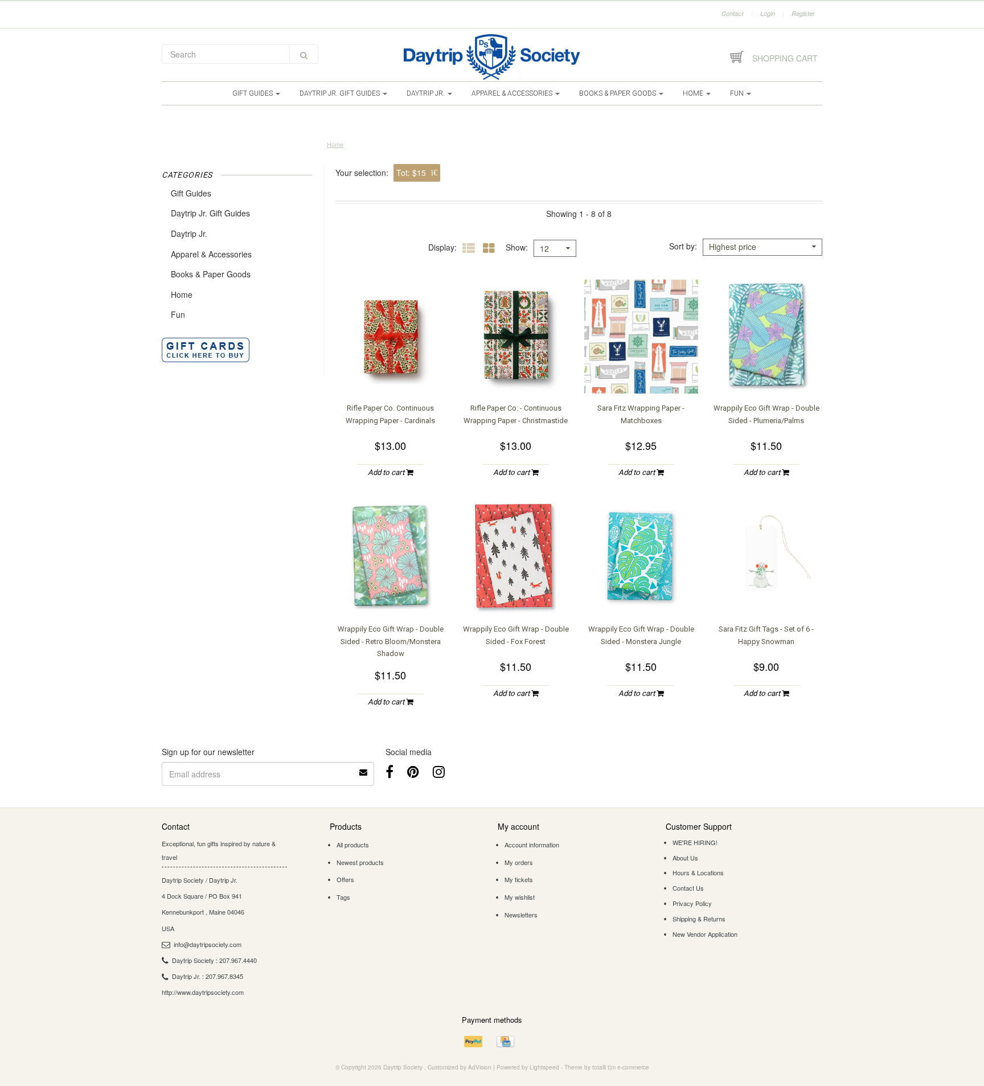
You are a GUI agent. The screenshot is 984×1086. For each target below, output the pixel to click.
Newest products (360, 862)
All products (353, 844)
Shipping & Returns (699, 918)
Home (694, 93)
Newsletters (521, 914)
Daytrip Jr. (426, 93)
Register (803, 13)
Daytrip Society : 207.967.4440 (214, 960)
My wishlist (520, 896)
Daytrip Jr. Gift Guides (341, 93)
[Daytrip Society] (492, 57)
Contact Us (688, 887)
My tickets (519, 879)
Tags (343, 896)
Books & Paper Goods (618, 93)
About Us (685, 857)
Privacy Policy (692, 903)
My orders (519, 862)
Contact (732, 13)
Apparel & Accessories (513, 93)
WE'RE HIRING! (695, 842)
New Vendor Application (705, 934)
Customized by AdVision (459, 1067)
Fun (737, 93)
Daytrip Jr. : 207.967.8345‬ (207, 976)
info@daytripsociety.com (207, 944)
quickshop (390, 370)
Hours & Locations (698, 872)
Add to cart (387, 472)
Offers (345, 879)
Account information (532, 844)
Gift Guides (253, 93)
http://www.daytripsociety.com (203, 992)
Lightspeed (544, 1067)
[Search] (303, 54)
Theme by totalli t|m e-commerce (606, 1067)
